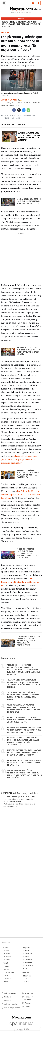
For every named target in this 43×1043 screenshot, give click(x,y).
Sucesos (7, 953)
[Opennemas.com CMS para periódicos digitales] (21, 1026)
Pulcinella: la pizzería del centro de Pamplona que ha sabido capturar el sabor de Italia (28, 351)
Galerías (27, 979)
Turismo (28, 1003)
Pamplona (7, 963)
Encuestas (7, 978)
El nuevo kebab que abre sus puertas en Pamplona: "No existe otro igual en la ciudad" (29, 136)
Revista (26, 972)
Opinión (6, 967)
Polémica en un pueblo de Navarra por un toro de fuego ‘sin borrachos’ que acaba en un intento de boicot (24, 730)
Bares (18, 118)
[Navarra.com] (21, 9)
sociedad (18, 116)
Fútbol (26, 950)
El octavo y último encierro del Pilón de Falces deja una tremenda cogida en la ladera (24, 763)
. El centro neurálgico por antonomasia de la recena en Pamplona (20, 494)
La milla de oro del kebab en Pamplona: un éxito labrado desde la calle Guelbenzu (29, 201)
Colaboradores (9, 972)
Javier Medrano (9, 100)
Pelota (26, 956)
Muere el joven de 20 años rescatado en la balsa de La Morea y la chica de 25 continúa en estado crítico (24, 752)
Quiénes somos (10, 993)
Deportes (26, 948)
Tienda (27, 1007)
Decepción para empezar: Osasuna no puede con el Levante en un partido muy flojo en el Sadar (21, 24)
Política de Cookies (11, 1004)
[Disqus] (21, 841)
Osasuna (6, 982)
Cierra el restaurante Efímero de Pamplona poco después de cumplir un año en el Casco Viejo (24, 720)
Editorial (6, 969)
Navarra (6, 948)
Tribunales (7, 956)
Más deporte (28, 965)
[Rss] (21, 100)
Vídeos (26, 982)
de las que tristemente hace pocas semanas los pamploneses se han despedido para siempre (19, 459)
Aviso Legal (29, 993)
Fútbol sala (28, 962)
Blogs (6, 975)
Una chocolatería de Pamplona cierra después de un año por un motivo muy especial (28, 474)
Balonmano (28, 959)
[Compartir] (14, 110)
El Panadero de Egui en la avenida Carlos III (20, 582)
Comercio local (8, 118)
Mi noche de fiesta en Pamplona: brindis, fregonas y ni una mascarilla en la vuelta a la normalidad (28, 553)
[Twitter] (19, 100)
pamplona (9, 116)
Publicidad (8, 1001)
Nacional (26, 969)
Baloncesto (28, 953)
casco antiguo (29, 116)
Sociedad (7, 959)
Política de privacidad (12, 1008)
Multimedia (27, 976)
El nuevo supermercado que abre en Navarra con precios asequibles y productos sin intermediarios (29, 641)
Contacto (7, 997)
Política (6, 950)
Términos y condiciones (28, 793)
